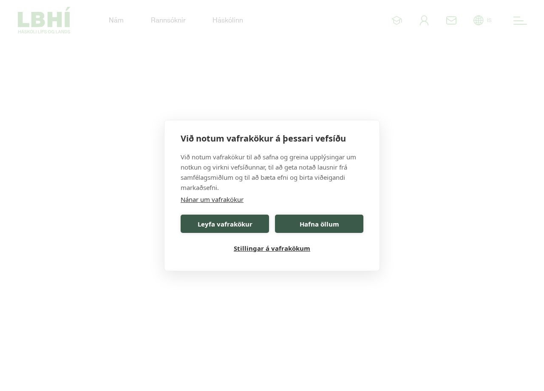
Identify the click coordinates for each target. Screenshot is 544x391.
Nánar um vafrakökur (212, 199)
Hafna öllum (319, 224)
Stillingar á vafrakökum (272, 248)
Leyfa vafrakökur (225, 224)
